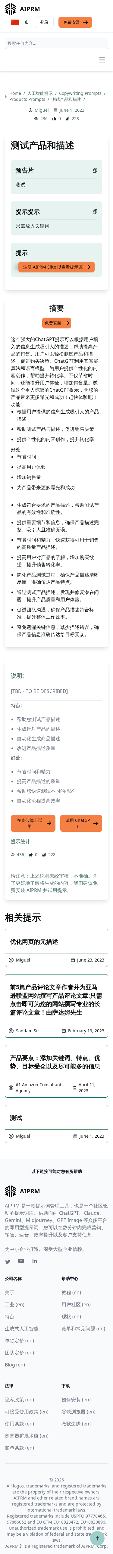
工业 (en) (14, 1304)
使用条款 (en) (19, 1423)
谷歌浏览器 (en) (78, 1411)
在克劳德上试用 (29, 823)
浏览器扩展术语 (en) (27, 1435)
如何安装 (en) (76, 1399)
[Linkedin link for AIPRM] (36, 1262)
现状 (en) (71, 1316)
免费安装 (71, 22)
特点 (9, 1316)
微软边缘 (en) (76, 1423)
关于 (9, 1292)
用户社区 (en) (76, 1304)
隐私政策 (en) (19, 1399)
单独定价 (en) (19, 1340)
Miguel (42, 110)
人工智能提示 (40, 93)
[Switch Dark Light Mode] (27, 22)
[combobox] (56, 43)
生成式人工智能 (22, 1328)
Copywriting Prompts (81, 93)
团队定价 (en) (19, 1352)
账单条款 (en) (19, 1447)
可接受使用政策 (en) (27, 1411)
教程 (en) (71, 1292)
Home (15, 93)
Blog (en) (15, 1364)
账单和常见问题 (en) (83, 1328)
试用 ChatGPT (77, 823)
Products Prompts (27, 99)
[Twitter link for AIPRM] (8, 1262)
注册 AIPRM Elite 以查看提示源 (53, 267)
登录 (44, 22)
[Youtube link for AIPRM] (21, 1262)
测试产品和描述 (67, 99)
